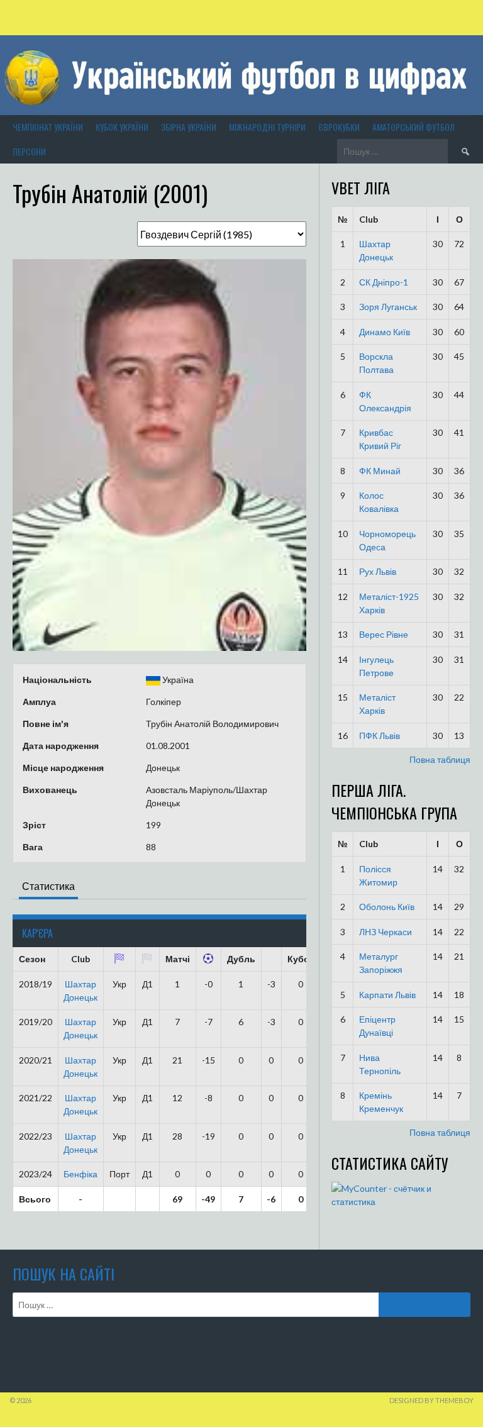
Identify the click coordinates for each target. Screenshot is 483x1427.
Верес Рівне (383, 634)
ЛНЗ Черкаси (385, 931)
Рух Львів (377, 571)
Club (368, 219)
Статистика (48, 886)
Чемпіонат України (48, 126)
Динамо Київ (384, 331)
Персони (29, 151)
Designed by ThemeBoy (431, 1400)
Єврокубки (339, 126)
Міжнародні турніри (267, 126)
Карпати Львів (387, 994)
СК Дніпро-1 (383, 282)
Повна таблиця (439, 759)
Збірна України (188, 126)
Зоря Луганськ (388, 306)
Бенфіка (80, 1174)
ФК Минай (380, 470)
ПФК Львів (379, 735)
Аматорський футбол (413, 126)
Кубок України (122, 126)
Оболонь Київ (386, 906)
